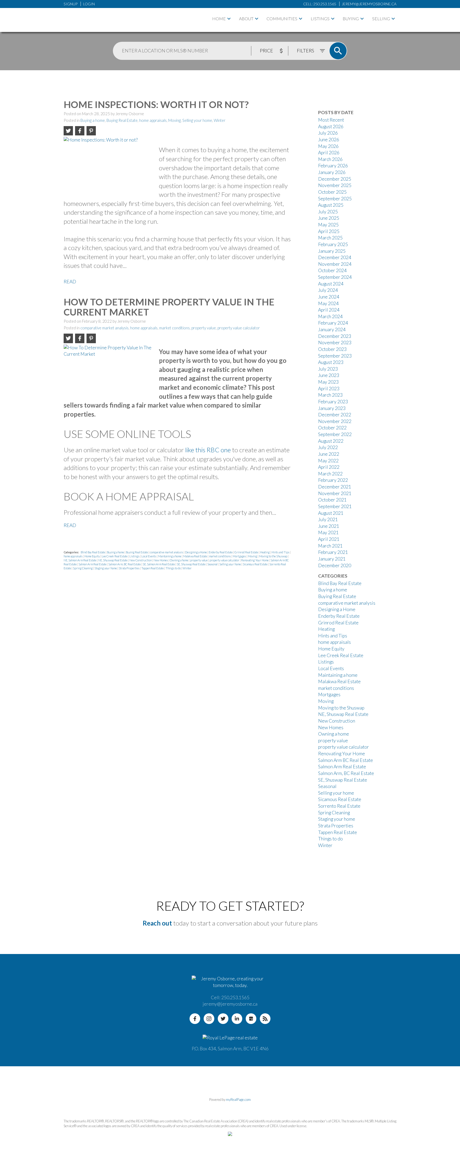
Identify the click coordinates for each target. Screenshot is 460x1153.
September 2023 (335, 356)
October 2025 (332, 192)
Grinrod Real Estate (247, 552)
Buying (351, 18)
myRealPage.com (238, 1099)
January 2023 (332, 408)
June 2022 (328, 454)
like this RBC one (208, 450)
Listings (320, 18)
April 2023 (328, 388)
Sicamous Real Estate (255, 564)
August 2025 (330, 205)
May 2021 (328, 532)
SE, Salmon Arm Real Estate (159, 564)
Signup (70, 4)
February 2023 (333, 401)
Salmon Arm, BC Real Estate (124, 564)
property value (203, 328)
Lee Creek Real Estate (115, 556)
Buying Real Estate (122, 120)
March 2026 (330, 159)
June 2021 (328, 526)
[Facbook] (195, 1018)
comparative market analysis (104, 328)
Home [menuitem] (219, 18)
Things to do (173, 568)
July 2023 (328, 369)
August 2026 (330, 126)
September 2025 (335, 198)
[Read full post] (109, 164)
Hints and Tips (281, 552)
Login (89, 4)
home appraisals (153, 120)
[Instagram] (209, 1018)
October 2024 (332, 270)
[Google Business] (251, 1018)
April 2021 (328, 539)
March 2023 (330, 395)
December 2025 (334, 179)
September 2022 (335, 434)
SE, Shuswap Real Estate (191, 564)
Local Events (149, 556)
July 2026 (328, 133)
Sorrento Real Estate (339, 806)
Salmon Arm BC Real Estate (345, 760)
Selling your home (197, 120)
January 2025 (332, 251)
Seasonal (212, 564)
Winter (219, 120)
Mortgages (240, 556)
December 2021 (334, 487)
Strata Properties (129, 568)
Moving (174, 120)
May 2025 (328, 224)
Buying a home (92, 120)
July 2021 (328, 519)
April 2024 (328, 310)
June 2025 (328, 218)
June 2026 (328, 139)
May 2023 (328, 382)
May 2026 (328, 146)
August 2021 (330, 513)
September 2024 (335, 277)
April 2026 (328, 152)
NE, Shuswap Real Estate (113, 560)
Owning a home (179, 560)
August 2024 (330, 284)
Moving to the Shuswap (273, 556)
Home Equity (92, 556)
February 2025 (333, 244)
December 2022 (334, 414)
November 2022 (334, 421)
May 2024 (328, 303)
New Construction (140, 560)
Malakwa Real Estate (195, 556)
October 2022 (332, 427)
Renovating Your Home (255, 560)
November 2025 (334, 185)
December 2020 (334, 565)
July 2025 (328, 211)
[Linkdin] (237, 1018)
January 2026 (332, 172)
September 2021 (335, 506)
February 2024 (333, 323)
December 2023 (334, 336)
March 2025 (330, 237)
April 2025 (328, 231)
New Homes (161, 560)
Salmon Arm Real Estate (93, 564)
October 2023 (332, 349)
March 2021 (330, 546)
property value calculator (238, 328)
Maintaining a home (170, 556)
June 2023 (328, 375)
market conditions (174, 328)
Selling (381, 18)
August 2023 (330, 362)
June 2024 (328, 297)
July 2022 (328, 447)
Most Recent (331, 120)
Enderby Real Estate (221, 552)
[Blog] (265, 1018)
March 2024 (330, 316)
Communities (281, 18)
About (246, 18)
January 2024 (332, 329)
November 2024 (334, 264)
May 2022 (328, 460)
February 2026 (333, 165)
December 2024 (334, 257)
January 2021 (332, 559)
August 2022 (330, 441)
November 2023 (334, 342)
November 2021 (334, 493)
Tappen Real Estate (152, 568)
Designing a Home (196, 552)
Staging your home (106, 568)
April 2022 (328, 467)
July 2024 (328, 290)
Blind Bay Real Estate (93, 552)
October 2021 (332, 500)
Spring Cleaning (83, 568)
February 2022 (333, 480)
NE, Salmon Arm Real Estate (80, 560)
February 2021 (333, 552)
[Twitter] (223, 1018)
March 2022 (330, 473)
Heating (265, 552)
